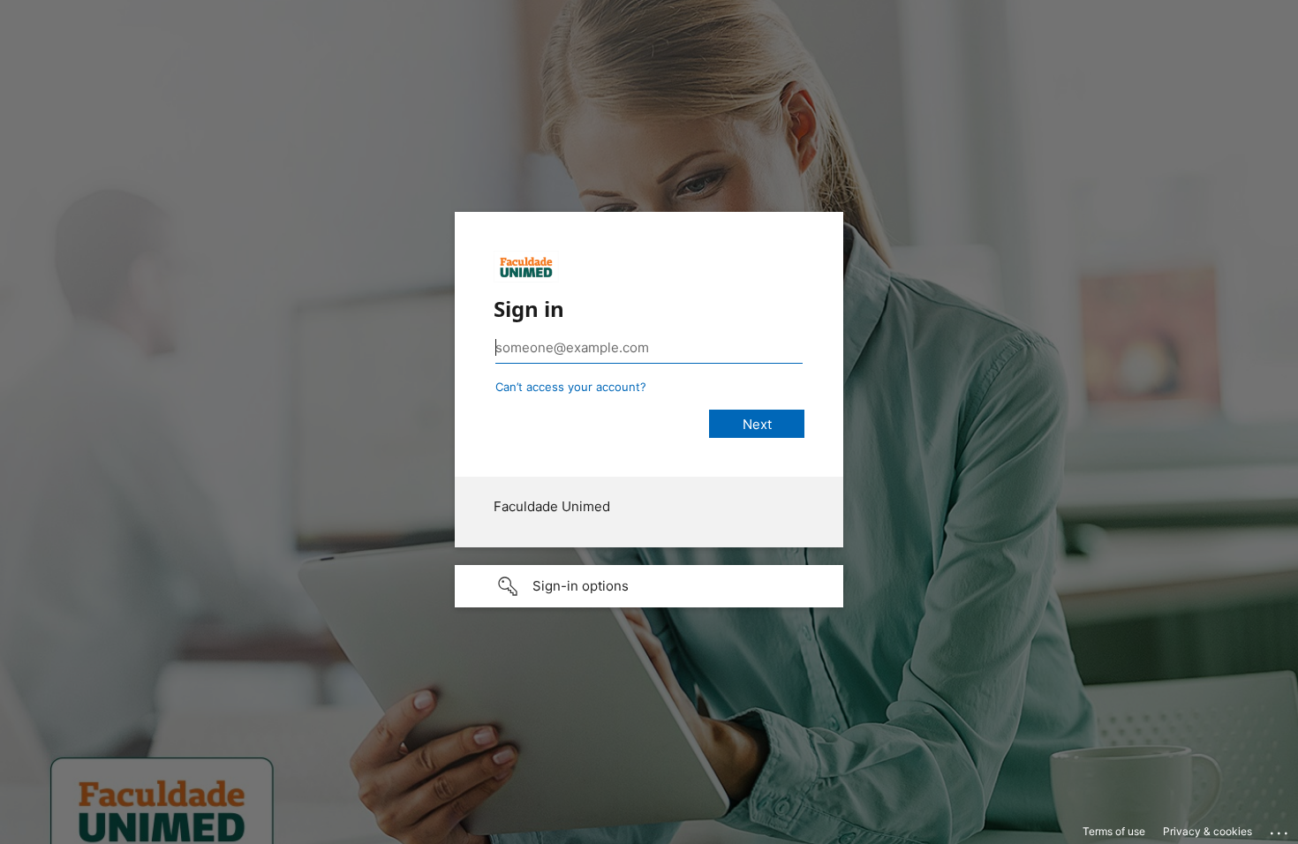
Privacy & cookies (1207, 831)
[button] (649, 586)
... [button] (1280, 829)
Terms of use (1114, 831)
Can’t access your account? (570, 387)
